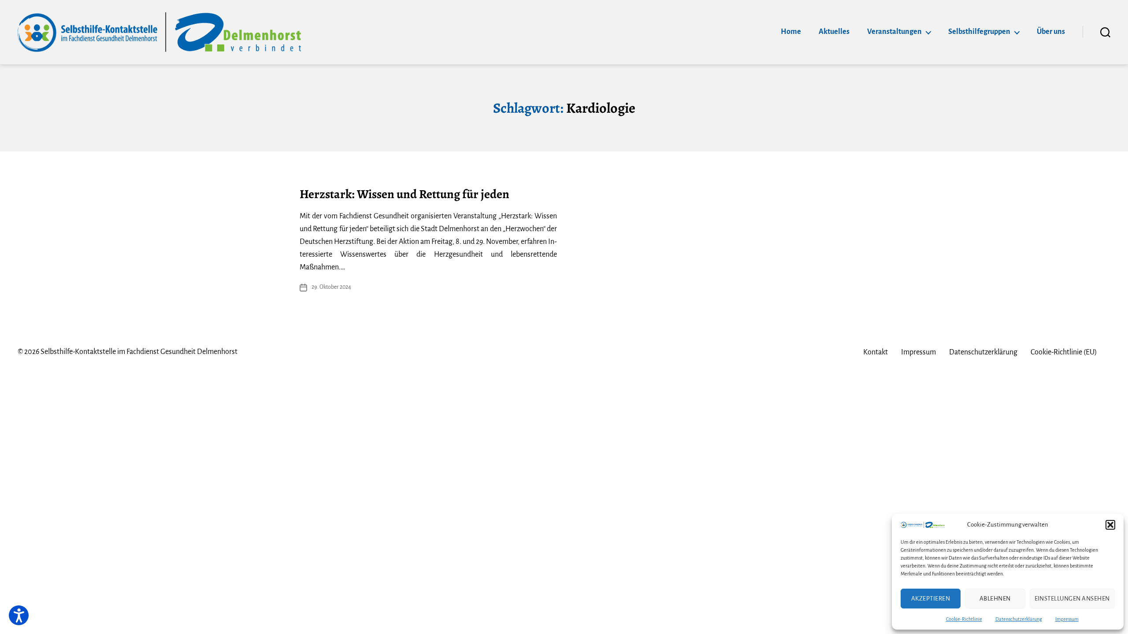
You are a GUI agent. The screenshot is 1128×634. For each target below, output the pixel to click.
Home (791, 32)
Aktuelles (834, 32)
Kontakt (875, 352)
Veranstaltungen (894, 32)
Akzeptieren (930, 598)
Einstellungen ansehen (1072, 598)
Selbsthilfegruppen (979, 32)
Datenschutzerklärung (1018, 619)
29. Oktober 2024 (331, 287)
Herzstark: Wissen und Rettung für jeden (404, 194)
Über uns (1051, 32)
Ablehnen (995, 598)
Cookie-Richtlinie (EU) (1064, 352)
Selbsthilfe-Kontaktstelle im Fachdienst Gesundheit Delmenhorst (139, 352)
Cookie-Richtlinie (964, 619)
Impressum (1067, 619)
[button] (1110, 524)
